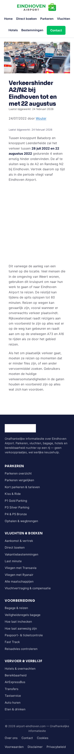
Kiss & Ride (13, 494)
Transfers (11, 689)
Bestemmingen (32, 30)
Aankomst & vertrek (19, 541)
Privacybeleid (56, 747)
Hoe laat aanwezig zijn (21, 628)
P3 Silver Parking (17, 507)
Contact (56, 30)
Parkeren (46, 19)
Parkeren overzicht (18, 473)
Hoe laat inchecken (18, 621)
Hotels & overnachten (20, 668)
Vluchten (63, 19)
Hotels (13, 30)
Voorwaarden (14, 747)
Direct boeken (26, 19)
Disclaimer (35, 747)
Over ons (11, 738)
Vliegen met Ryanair (19, 575)
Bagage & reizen (16, 608)
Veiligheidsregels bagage (22, 615)
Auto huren (13, 702)
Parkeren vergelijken (19, 480)
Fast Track (12, 642)
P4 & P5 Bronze (16, 514)
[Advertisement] (37, 223)
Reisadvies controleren (21, 649)
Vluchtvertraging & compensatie (28, 588)
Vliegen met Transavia (21, 568)
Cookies (42, 738)
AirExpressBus (15, 682)
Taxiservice (13, 696)
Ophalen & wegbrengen (21, 521)
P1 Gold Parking (16, 501)
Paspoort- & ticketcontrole (24, 635)
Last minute (13, 561)
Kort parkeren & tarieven (22, 487)
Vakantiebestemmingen (21, 554)
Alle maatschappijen (19, 581)
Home (8, 19)
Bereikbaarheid (15, 675)
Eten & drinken (15, 709)
